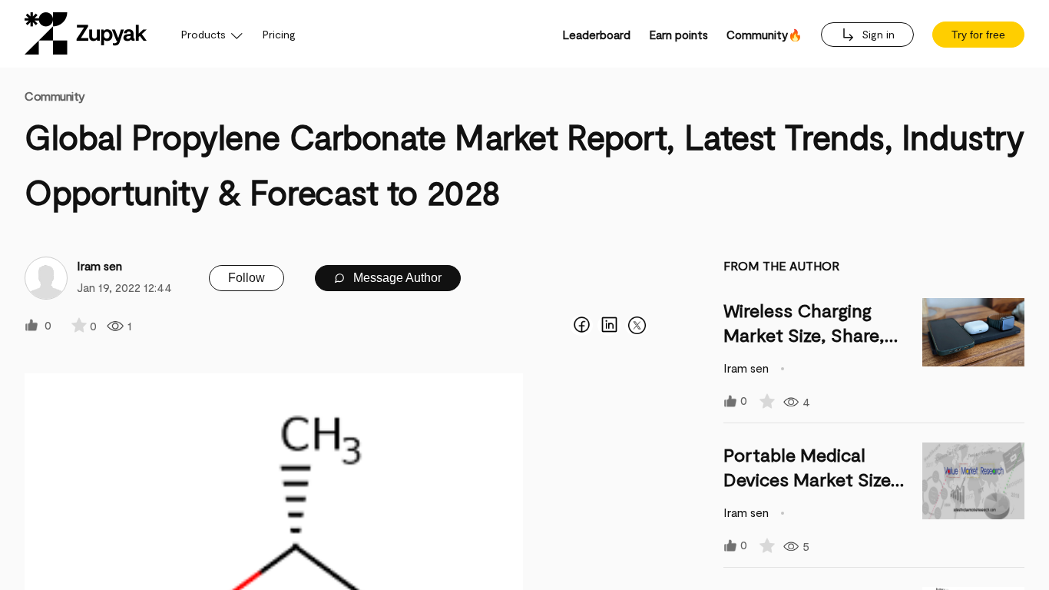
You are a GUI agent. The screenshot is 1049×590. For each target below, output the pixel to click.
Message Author (396, 277)
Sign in (877, 34)
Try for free (978, 34)
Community (55, 95)
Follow (246, 277)
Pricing (279, 34)
